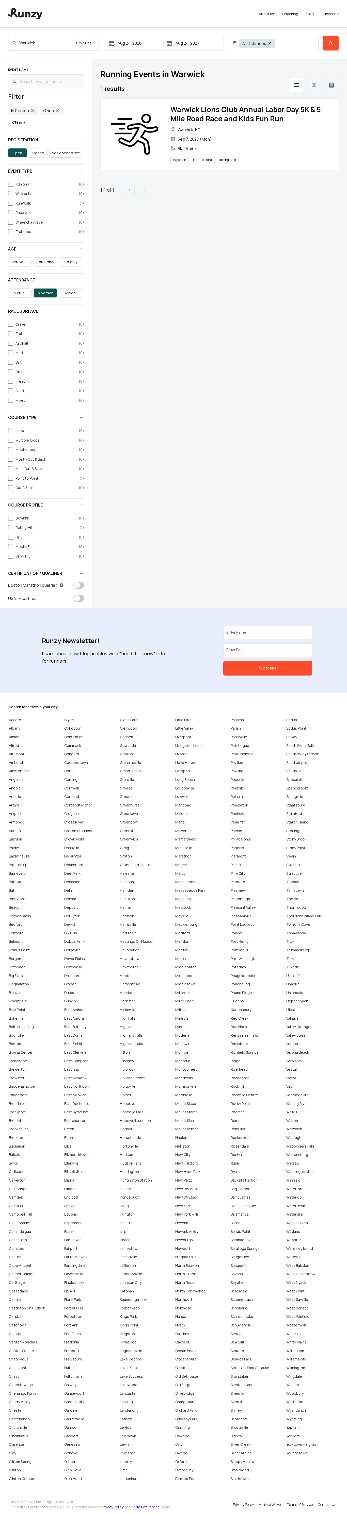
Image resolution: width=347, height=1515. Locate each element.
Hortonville (129, 1146)
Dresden (71, 975)
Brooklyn (16, 1137)
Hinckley (127, 1060)
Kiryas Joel (128, 1342)
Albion (14, 736)
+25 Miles (83, 43)
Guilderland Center (136, 864)
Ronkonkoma (242, 1137)
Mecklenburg (186, 924)
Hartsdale (128, 933)
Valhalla (292, 1018)
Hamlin (125, 907)
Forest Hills (73, 1308)
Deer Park (72, 873)
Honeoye (127, 1103)
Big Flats (16, 975)
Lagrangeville (131, 1350)
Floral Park (72, 1299)
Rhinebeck (239, 1043)
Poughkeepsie (243, 975)
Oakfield (182, 1342)
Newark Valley (186, 1231)
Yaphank (293, 1427)
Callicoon (16, 1171)
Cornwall (71, 788)
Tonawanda (296, 933)
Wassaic (293, 1180)
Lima (124, 1470)
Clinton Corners (22, 1478)
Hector (126, 975)
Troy (290, 941)
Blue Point (17, 1009)
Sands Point (240, 1231)
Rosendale (240, 1146)
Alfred (14, 745)
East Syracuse (76, 1111)
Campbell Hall (20, 1214)
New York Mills (187, 1214)
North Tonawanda (190, 1291)
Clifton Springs (21, 1461)
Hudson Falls (130, 1163)
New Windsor (186, 1197)
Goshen (126, 736)
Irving (124, 1205)
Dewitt (69, 924)
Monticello (184, 1077)
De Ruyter (72, 856)
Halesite (127, 873)
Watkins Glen (297, 1222)
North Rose (185, 1282)
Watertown (295, 1205)
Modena (182, 1035)
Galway (70, 1384)
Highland (127, 1026)
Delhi (68, 890)
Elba (67, 1146)
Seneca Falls (241, 1359)
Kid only (70, 261)
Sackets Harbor (244, 1180)
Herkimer (127, 1001)
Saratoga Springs (245, 1248)
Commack (72, 745)
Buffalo (14, 1154)
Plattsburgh (240, 898)
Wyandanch (296, 1410)
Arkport (15, 813)
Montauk (182, 1060)
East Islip (71, 1069)
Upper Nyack (297, 1001)
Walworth (294, 1128)
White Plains (296, 1342)
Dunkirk (70, 1001)
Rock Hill (238, 1086)
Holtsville (127, 1086)
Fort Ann (71, 1325)
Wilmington (295, 1367)
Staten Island (297, 822)
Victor (291, 1077)
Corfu (69, 770)
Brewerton (18, 1069)
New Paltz (183, 1180)
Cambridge (18, 1188)
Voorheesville (297, 1094)
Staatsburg (295, 805)
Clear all (20, 122)
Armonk (15, 822)
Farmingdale (74, 1265)
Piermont (238, 856)
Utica (290, 1009)
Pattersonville (242, 753)
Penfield (237, 813)
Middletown (185, 984)
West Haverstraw (301, 1273)
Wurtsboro (295, 1401)
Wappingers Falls (300, 1146)
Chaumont (17, 1367)
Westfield (294, 1333)
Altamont (16, 753)
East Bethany (75, 1026)
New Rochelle (186, 1188)
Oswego (182, 1436)
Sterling (292, 830)
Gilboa (69, 1461)
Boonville (16, 1035)
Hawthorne (129, 967)
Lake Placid (129, 1367)
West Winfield (297, 1316)
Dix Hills (70, 933)
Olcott (180, 1367)
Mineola (181, 1018)
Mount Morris (186, 1111)
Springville (294, 796)
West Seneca (297, 1308)
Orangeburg (185, 1401)
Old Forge (183, 1384)
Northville (183, 1308)
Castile (15, 1299)
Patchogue (240, 745)
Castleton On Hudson (27, 1308)
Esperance (73, 1222)
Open (17, 152)
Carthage (17, 1282)
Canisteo (16, 1248)
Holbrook (127, 1069)
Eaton (69, 1128)
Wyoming (294, 1419)
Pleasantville (241, 916)
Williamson (295, 1350)
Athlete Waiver (270, 1504)
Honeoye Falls (132, 1111)
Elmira (69, 1180)
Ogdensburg (186, 1359)
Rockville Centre (244, 1094)
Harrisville (128, 924)
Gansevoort (74, 1393)
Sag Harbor (240, 1188)
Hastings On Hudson (137, 941)
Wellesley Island (299, 1248)
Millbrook (183, 992)
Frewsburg (73, 1359)
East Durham (75, 1035)
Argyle (14, 805)
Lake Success (131, 1376)
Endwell (70, 1205)
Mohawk (182, 1043)
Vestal (291, 1069)
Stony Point (295, 847)
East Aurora (74, 1018)
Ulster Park (295, 975)
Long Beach (185, 779)
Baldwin (15, 847)
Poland (236, 933)
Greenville (128, 830)
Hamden (127, 890)
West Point (295, 1291)
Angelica (16, 779)
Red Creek (239, 1018)
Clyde (69, 719)
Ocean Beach (186, 1350)
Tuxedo (292, 967)
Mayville (181, 916)
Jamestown (129, 1248)
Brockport (17, 1111)
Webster (293, 1239)
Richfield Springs (245, 1052)
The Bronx (294, 898)
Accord (15, 719)
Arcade (15, 796)
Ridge (236, 1060)
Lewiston (127, 1453)
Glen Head (73, 1478)
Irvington (127, 1214)
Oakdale (182, 1333)
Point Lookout (242, 924)
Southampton (297, 762)
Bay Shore (17, 898)
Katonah (127, 1291)
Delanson (72, 881)
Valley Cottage (298, 1026)
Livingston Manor (189, 745)
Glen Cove (73, 1470)
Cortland (71, 796)
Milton (180, 1009)
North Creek (185, 1273)
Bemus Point (19, 950)
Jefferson (128, 1265)
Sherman (238, 1393)
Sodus (291, 719)
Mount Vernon (187, 1128)
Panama (237, 719)
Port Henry (239, 941)
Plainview (238, 890)
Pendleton (239, 805)
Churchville (18, 1427)
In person (45, 293)
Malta (180, 822)
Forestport (73, 1316)
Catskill (15, 1316)
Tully (290, 958)
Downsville (73, 967)
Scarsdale (239, 1291)
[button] (46, 139)
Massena (183, 898)
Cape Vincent (20, 1265)
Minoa (180, 1026)
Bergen (15, 958)
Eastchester (74, 1120)
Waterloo (294, 1197)
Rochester (240, 1077)
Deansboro (73, 864)
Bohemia (16, 1018)
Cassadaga (18, 1291)
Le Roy (125, 1427)
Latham (126, 1419)
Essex (69, 1231)
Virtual (19, 293)
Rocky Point (240, 1103)
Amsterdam (19, 770)
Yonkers (293, 1436)
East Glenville (75, 1052)
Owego (181, 1453)
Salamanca (240, 1214)
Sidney (236, 1436)
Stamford (294, 813)
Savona (237, 1273)
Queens (237, 1001)
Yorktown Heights (301, 1444)
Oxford (181, 1461)
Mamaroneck (186, 839)
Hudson (126, 1154)
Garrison (71, 1427)
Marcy (180, 873)
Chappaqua (18, 1359)
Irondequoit (130, 1197)
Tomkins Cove (298, 924)
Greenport (129, 822)
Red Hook (239, 1026)
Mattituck (183, 907)
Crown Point (74, 839)
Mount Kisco (185, 1103)
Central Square (21, 1350)
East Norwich (75, 1094)
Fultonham (73, 1376)
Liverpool (183, 736)
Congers (71, 753)
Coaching (290, 13)
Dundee (71, 992)
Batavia (15, 881)
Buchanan (17, 1146)
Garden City (74, 1401)
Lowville (181, 796)
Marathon (183, 856)
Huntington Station (136, 1180)
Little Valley (184, 728)
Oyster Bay (184, 1470)
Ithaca (125, 1239)
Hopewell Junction (135, 1120)
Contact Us (327, 1504)
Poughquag (240, 984)
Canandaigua (20, 1231)
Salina (235, 1222)
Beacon (15, 907)
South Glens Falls (300, 745)
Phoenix (237, 847)
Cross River (74, 822)
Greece (126, 788)
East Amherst (75, 1009)
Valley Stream (297, 1035)
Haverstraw (129, 958)
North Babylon (187, 1265)
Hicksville (127, 1009)
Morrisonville (186, 1086)
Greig (124, 847)
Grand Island (130, 770)
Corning (70, 779)
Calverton (17, 1180)
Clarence (16, 1444)
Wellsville (294, 1256)
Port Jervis (239, 950)
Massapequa (186, 881)
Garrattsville (74, 1419)
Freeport (71, 1350)
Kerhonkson (130, 1308)
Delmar (70, 898)
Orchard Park (186, 1410)
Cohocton (72, 728)
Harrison (127, 916)
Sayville (237, 1282)
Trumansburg (297, 950)
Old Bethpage (186, 1376)
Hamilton (127, 898)
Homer (125, 1094)
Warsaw (292, 1163)
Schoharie (239, 1308)
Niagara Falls (185, 1256)
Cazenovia (17, 1325)
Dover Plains (74, 958)
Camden (16, 1197)
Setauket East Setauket (251, 1367)
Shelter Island (242, 1384)
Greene (126, 796)
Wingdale (294, 1376)
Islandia (126, 1222)
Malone (181, 813)
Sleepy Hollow (242, 1461)
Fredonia (71, 1342)
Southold (294, 770)
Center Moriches (23, 1342)
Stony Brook (296, 839)
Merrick (181, 950)
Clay (12, 1453)
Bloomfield (18, 1001)
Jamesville (128, 1256)
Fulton (69, 1367)
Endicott (71, 1197)
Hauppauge (130, 950)
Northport (183, 1299)
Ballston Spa (19, 864)
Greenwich (129, 839)
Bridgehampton (22, 1086)
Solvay (291, 736)
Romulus (238, 1128)
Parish (236, 728)
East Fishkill (73, 1043)
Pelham (237, 796)
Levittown (128, 1436)
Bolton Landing (21, 1026)
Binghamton (19, 984)
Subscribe (330, 13)
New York (183, 1205)
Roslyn (236, 1154)
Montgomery (186, 1069)
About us (266, 13)
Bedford (16, 924)
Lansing (126, 1401)
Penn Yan (238, 822)
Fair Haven (73, 1239)
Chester (16, 1410)
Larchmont (129, 1410)
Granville (127, 779)
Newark (181, 1222)
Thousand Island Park (304, 916)
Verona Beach (297, 1052)
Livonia (181, 753)
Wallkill (291, 1111)
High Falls (128, 1018)
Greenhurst (129, 805)
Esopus (70, 1214)
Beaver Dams (20, 916)
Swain (291, 856)
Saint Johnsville (243, 1205)
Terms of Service (145, 1507)
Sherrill (236, 1401)
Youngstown (296, 1453)
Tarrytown (295, 890)
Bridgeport (18, 1094)
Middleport (184, 975)
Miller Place (184, 1001)
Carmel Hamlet (21, 1273)
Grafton (126, 753)
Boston (15, 1043)
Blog (310, 13)
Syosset (293, 864)
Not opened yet (66, 152)
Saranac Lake (242, 1239)
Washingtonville (299, 1171)
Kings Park (128, 1316)
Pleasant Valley (243, 907)
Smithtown (240, 1478)
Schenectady (242, 1299)
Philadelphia (241, 839)
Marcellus (183, 864)
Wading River (297, 1103)
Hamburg (127, 881)
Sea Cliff (237, 1342)
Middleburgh (186, 967)
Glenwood (128, 728)
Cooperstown (76, 762)
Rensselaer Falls (244, 1035)
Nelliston (182, 1146)
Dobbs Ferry (74, 941)
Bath (13, 890)
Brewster (16, 1077)
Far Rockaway (75, 1256)
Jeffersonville (131, 1273)
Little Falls (183, 719)
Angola (15, 788)
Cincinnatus (19, 1436)
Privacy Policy (112, 1507)
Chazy (14, 1376)
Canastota (18, 1239)
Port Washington (245, 958)
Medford (182, 933)
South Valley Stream (302, 753)
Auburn (15, 830)
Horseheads (130, 1137)
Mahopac (183, 805)
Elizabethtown (76, 1154)
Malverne (183, 830)
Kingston (127, 1333)
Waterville (294, 1214)
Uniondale (294, 992)
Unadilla (292, 984)
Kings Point (129, 1325)
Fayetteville (73, 1273)
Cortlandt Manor (78, 805)
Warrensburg (297, 1154)
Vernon (292, 1043)
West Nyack (296, 1282)
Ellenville (71, 1163)
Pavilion (237, 762)
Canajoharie (19, 1222)
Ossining (182, 1427)
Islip (123, 1231)
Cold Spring (74, 736)
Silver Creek (240, 1444)
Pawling (237, 770)
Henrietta (128, 992)
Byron (13, 1163)
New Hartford (186, 1163)
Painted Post (186, 1478)
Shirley (236, 1410)
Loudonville (184, 788)
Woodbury (295, 1393)
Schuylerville (241, 1325)
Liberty (126, 1461)
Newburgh (184, 1239)
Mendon (182, 941)
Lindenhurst (130, 1478)
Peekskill (238, 788)
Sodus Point (296, 728)
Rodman (238, 1111)
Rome (236, 1120)
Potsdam (238, 967)
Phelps (236, 830)
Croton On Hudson (80, 830)
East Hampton (76, 1060)
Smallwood (240, 1470)
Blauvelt (15, 992)
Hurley (125, 1188)
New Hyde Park (187, 1171)
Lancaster (128, 1393)
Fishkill (69, 1291)
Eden (68, 1137)
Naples (181, 1137)
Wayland (293, 1231)
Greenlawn (129, 813)
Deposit (71, 907)
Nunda (180, 1316)
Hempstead (130, 984)
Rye (234, 1171)
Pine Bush (239, 864)
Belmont (16, 941)
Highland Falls (131, 1035)
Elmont (70, 1188)
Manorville (183, 847)
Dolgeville (72, 950)
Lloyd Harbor (186, 762)
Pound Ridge (241, 992)
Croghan (71, 813)
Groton (126, 856)
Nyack (180, 1325)
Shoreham (239, 1419)
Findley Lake (74, 1282)
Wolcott (292, 1384)
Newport (182, 1248)
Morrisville (183, 1094)
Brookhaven (19, 1128)
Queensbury (241, 1009)
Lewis (125, 1444)
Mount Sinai (185, 1120)
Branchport (18, 1060)
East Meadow (75, 1077)
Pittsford (238, 881)
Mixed (70, 293)
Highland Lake (131, 1043)
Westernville (296, 1325)
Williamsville (296, 1359)
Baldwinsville (19, 856)
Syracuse (294, 873)
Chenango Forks (22, 1393)
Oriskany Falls (186, 1419)
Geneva (70, 1453)
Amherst (16, 762)
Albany (14, 728)
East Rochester (77, 1103)
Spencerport (297, 788)
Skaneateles (241, 1453)
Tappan (292, 881)
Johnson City (130, 1282)
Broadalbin (18, 1103)
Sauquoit (238, 1265)
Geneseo (72, 1444)
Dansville (71, 847)
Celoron (15, 1333)
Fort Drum (72, 1333)
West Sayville (297, 1299)
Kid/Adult (20, 261)
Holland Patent (132, 1077)
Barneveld (17, 873)
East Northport (77, 1086)
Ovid (179, 1444)
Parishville (239, 736)
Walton (292, 1120)
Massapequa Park (190, 890)
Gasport (71, 1436)
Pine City (238, 873)
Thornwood (296, 907)
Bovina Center (21, 1052)
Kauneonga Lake (134, 1299)
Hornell (126, 1128)
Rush (235, 1163)
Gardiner (71, 1410)
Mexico (181, 958)
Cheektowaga (21, 1384)
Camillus (16, 1205)
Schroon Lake (242, 1316)
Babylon (15, 839)
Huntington (129, 1171)
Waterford (295, 1188)
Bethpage (17, 967)
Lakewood (128, 1384)
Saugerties (240, 1256)
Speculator (295, 779)
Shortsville (239, 1427)
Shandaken (240, 1376)
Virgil (290, 1086)
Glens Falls (129, 719)
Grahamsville (130, 762)
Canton (15, 1256)
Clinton (15, 1470)
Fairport (70, 1248)
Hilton (125, 1052)
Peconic (237, 779)
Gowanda (128, 745)
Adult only (45, 261)
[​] (296, 85)
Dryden (70, 984)
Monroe (181, 1052)
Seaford (237, 1350)
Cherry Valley (19, 1401)
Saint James (241, 1197)
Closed (38, 152)
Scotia (236, 1333)
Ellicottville (73, 1171)
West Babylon (297, 1265)
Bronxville (17, 1120)
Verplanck (294, 1060)
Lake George (130, 1359)
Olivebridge (185, 1393)
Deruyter (72, 916)
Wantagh (293, 1137)
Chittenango (19, 1419)
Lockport (183, 770)
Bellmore (16, 933)
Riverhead (239, 1069)
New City (182, 1154)
